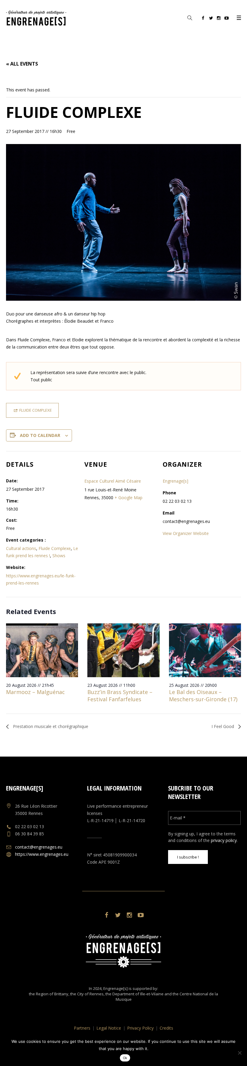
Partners (82, 1028)
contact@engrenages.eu (38, 847)
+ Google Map (128, 497)
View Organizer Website (186, 533)
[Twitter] (211, 19)
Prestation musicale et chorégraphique (50, 726)
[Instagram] (219, 19)
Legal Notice (108, 1028)
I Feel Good (223, 726)
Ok (125, 1058)
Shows (58, 555)
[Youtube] (227, 19)
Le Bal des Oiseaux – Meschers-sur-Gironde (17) (203, 695)
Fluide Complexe (55, 548)
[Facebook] (203, 19)
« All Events (22, 63)
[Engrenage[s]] (123, 951)
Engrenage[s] (175, 481)
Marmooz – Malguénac (35, 692)
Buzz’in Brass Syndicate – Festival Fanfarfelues (119, 695)
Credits (166, 1028)
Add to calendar (40, 435)
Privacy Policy (140, 1028)
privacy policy (224, 840)
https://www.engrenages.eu (41, 854)
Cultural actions (21, 548)
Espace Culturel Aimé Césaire (112, 481)
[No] (239, 1053)
